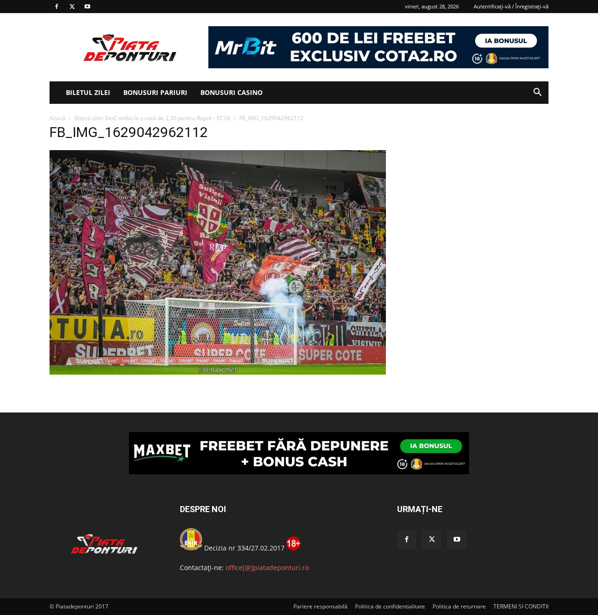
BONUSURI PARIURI (155, 92)
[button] (537, 93)
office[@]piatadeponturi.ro (267, 567)
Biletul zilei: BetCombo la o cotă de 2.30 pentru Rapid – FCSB (152, 118)
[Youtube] (87, 6)
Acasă (57, 118)
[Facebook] (57, 6)
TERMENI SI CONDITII (520, 606)
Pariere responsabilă (320, 606)
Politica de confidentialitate (390, 606)
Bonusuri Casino (231, 92)
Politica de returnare (459, 606)
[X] (72, 6)
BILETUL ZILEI (88, 92)
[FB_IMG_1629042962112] (218, 372)
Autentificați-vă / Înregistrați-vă (511, 6)
